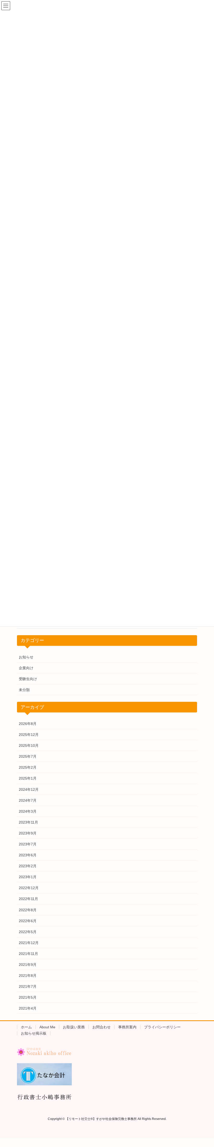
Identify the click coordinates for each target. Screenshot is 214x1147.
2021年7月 (28, 986)
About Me (47, 1027)
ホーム (26, 1027)
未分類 (24, 690)
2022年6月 (28, 921)
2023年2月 (28, 866)
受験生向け (28, 679)
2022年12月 (29, 888)
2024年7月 (28, 800)
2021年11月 (28, 954)
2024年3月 (28, 811)
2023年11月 (28, 822)
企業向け (26, 668)
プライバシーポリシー (162, 1027)
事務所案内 (127, 1027)
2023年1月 (28, 877)
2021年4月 (28, 1008)
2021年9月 (28, 965)
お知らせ (26, 657)
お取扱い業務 (74, 1027)
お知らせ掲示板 (33, 1033)
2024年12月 (29, 789)
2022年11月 (28, 899)
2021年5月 (28, 997)
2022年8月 (28, 910)
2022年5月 (28, 932)
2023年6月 (28, 855)
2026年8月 (28, 724)
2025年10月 (29, 745)
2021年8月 (28, 975)
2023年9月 (28, 833)
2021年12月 (29, 943)
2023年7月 (28, 844)
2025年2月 (28, 767)
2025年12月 (29, 734)
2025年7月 (28, 756)
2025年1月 (28, 778)
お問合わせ (101, 1027)
